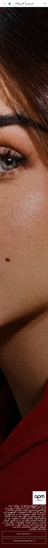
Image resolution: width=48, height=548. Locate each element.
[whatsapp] (9, 3)
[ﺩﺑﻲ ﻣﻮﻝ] (24, 3)
